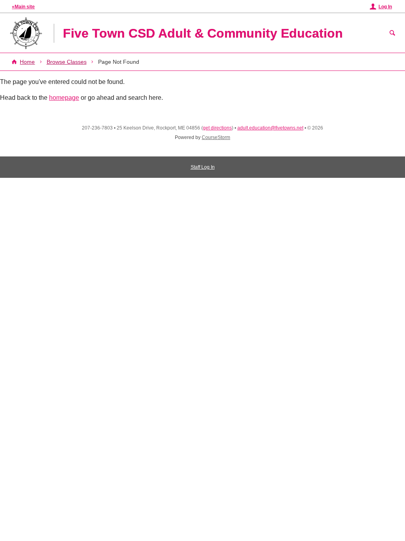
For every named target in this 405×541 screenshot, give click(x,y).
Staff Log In (203, 167)
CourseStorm (216, 137)
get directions (217, 128)
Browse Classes (67, 62)
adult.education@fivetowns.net (270, 128)
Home (27, 62)
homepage (64, 97)
